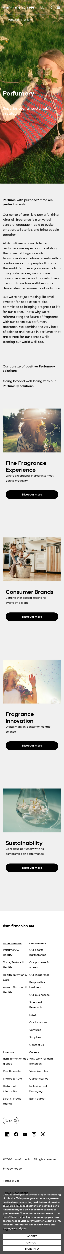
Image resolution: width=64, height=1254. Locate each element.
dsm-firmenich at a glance (15, 1061)
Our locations (38, 1022)
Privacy (36, 1220)
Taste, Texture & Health (13, 964)
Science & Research (35, 1004)
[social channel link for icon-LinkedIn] (7, 1134)
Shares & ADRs (13, 1078)
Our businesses (12, 943)
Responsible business (37, 984)
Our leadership (39, 975)
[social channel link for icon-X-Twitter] (42, 1134)
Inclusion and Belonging (38, 1088)
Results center (12, 1071)
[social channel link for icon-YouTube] (25, 1134)
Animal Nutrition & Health (15, 989)
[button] (50, 7)
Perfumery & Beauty (20, 19)
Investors (8, 1052)
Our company (37, 943)
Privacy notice (12, 1168)
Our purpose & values (39, 964)
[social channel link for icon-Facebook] (16, 1134)
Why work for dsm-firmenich (41, 1061)
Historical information (10, 1088)
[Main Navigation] (58, 7)
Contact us (36, 1045)
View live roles (38, 1071)
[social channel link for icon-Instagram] (34, 1134)
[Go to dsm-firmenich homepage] (18, 7)
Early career (37, 1098)
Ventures (35, 1030)
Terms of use (11, 1181)
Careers (34, 1052)
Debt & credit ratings (12, 1101)
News (32, 1015)
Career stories (38, 1078)
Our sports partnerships (37, 952)
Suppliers (35, 1037)
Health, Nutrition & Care (15, 977)
